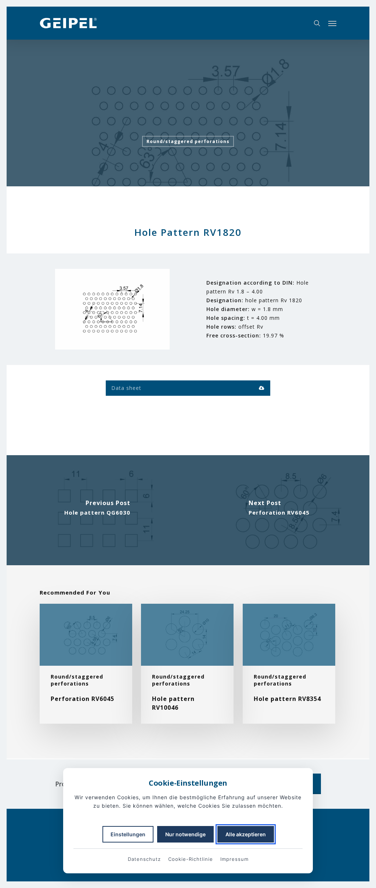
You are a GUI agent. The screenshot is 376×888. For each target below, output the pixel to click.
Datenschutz (144, 859)
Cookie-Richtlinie (190, 859)
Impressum (234, 859)
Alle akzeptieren (245, 834)
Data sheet (126, 387)
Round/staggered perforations (188, 141)
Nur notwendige (185, 834)
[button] (332, 23)
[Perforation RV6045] (279, 510)
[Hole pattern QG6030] (97, 510)
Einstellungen (128, 834)
